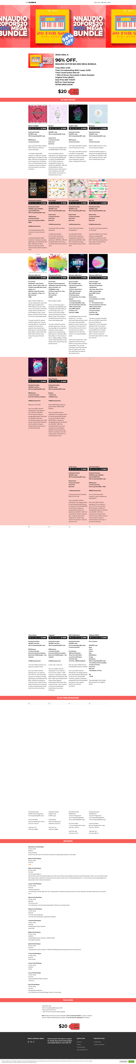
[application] (37, 128)
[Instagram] (33, 1042)
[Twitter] (28, 1042)
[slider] (44, 128)
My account (97, 2)
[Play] (30, 128)
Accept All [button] (131, 1061)
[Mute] (41, 128)
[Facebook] (31, 1042)
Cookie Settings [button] (123, 1061)
